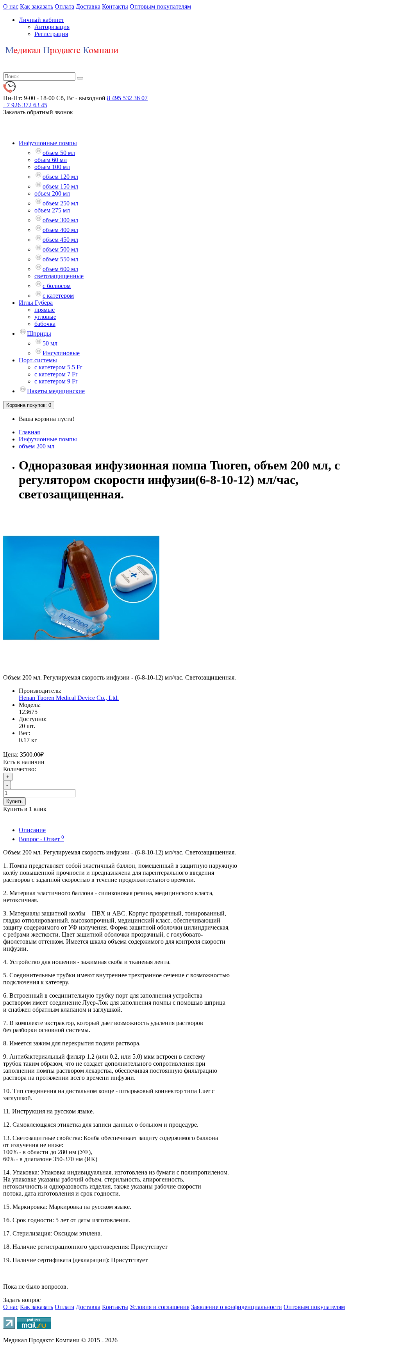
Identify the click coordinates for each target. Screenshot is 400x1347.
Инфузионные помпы (48, 143)
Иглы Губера (36, 302)
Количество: (19, 769)
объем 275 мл (52, 210)
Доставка (88, 6)
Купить (14, 801)
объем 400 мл (60, 230)
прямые (44, 309)
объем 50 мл (59, 152)
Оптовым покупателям (160, 6)
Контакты (115, 6)
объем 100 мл (52, 167)
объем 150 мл (60, 186)
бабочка (44, 323)
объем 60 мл (50, 159)
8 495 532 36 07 (127, 98)
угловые (45, 316)
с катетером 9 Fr (55, 381)
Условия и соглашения (159, 1307)
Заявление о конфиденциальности (236, 1307)
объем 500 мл (60, 249)
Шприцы (39, 333)
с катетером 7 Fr (55, 374)
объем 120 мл (60, 176)
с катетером (58, 295)
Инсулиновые (61, 353)
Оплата (64, 6)
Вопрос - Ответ (41, 839)
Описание (32, 830)
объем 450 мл (60, 239)
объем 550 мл (60, 259)
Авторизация (52, 26)
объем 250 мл (60, 203)
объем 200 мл (52, 193)
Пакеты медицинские (56, 391)
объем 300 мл (60, 220)
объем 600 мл (60, 269)
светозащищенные (59, 276)
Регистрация (51, 34)
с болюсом (57, 285)
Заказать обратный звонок (38, 112)
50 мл (50, 343)
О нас (10, 6)
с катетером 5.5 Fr (58, 367)
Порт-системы (38, 360)
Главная (29, 432)
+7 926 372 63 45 (25, 105)
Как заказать (36, 6)
